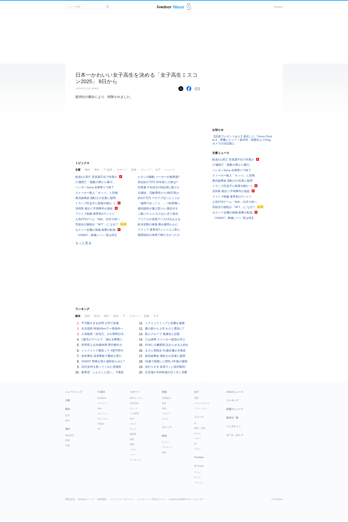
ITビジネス (102, 418)
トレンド (170, 169)
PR (98, 429)
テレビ (165, 418)
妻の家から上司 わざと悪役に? (164, 328)
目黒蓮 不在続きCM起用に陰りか (159, 187)
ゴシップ (146, 169)
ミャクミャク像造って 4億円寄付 (102, 350)
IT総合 (100, 424)
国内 (87, 169)
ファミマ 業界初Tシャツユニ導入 (159, 229)
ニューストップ (73, 391)
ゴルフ (133, 424)
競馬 (132, 439)
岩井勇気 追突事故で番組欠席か (101, 355)
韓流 (164, 408)
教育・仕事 (199, 428)
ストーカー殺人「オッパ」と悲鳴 (96, 192)
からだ (197, 433)
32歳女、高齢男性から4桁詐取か (158, 192)
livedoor (278, 6)
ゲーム (197, 477)
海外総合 (69, 435)
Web (99, 408)
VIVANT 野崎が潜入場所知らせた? (103, 361)
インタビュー (233, 426)
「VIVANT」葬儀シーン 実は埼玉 (96, 235)
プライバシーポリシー (122, 499)
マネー (197, 438)
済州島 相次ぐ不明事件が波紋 (94, 208)
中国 (67, 445)
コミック (198, 482)
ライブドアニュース (170, 7)
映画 (164, 435)
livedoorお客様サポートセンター (186, 499)
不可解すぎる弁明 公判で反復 (100, 323)
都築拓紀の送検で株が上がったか (159, 234)
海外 (96, 169)
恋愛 (196, 398)
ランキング (232, 400)
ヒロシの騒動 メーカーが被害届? (159, 176)
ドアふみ (189, 6)
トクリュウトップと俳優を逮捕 (164, 323)
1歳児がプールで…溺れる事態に (101, 339)
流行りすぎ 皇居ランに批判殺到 (165, 366)
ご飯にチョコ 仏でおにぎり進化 (158, 213)
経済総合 (101, 398)
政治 (67, 420)
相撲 (132, 444)
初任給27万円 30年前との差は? (158, 182)
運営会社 (70, 499)
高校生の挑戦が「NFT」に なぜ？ (96, 224)
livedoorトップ (86, 499)
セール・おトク (234, 435)
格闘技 (133, 434)
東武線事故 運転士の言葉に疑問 (95, 198)
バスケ (133, 449)
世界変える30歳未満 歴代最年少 (101, 344)
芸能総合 (166, 398)
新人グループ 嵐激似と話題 (162, 334)
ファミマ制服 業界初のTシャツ (95, 213)
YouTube (199, 457)
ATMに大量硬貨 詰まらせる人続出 (166, 344)
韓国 (67, 440)
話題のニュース (234, 409)
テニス (133, 429)
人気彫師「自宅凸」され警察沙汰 (102, 334)
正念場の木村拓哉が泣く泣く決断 (166, 372)
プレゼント (167, 447)
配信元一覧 (232, 417)
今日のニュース (234, 391)
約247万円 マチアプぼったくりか (159, 198)
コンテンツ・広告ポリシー (151, 499)
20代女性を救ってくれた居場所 (101, 366)
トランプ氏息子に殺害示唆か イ (95, 203)
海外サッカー (136, 398)
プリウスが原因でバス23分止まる (159, 219)
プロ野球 (134, 413)
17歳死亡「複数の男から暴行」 (95, 182)
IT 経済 (108, 169)
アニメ (197, 472)
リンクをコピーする (197, 89)
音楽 (164, 403)
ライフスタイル (202, 403)
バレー (133, 454)
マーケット (103, 403)
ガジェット (103, 413)
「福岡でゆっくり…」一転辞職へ (159, 203)
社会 (67, 415)
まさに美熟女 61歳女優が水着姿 (165, 350)
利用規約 (102, 499)
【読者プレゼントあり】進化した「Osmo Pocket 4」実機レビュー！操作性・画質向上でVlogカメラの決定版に (242, 140)
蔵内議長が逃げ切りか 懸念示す (158, 208)
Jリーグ (134, 408)
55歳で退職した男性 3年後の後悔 (166, 361)
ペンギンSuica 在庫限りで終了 (94, 187)
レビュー (166, 442)
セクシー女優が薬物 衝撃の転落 (95, 229)
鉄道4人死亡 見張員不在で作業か (96, 176)
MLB (132, 418)
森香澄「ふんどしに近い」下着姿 (102, 372)
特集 (164, 452)
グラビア (166, 413)
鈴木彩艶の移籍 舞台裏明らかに (158, 224)
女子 (158, 169)
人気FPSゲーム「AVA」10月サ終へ (97, 219)
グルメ (197, 448)
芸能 (133, 169)
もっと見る (83, 243)
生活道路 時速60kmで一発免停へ (102, 328)
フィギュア (135, 460)
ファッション (200, 408)
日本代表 (134, 403)
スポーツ (121, 169)
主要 (78, 169)
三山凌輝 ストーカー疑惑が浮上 (165, 339)
